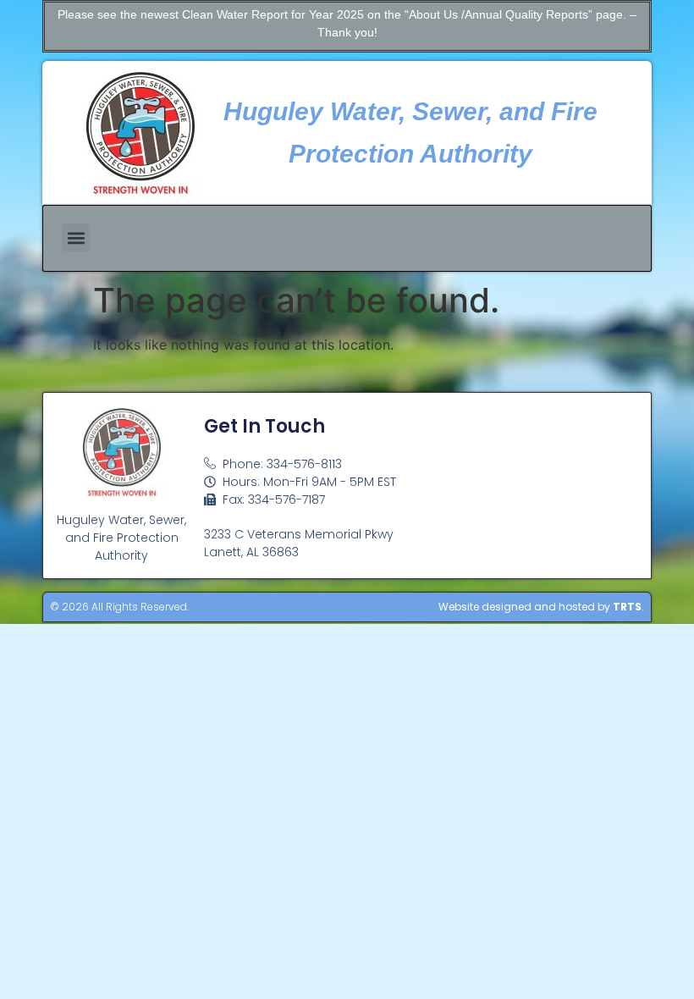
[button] (76, 237)
